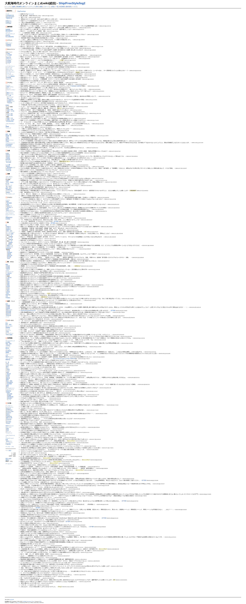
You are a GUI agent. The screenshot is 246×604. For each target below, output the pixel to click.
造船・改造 (9, 231)
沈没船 (7, 138)
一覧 (56, 6)
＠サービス (8, 427)
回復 (8, 119)
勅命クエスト (9, 210)
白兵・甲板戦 (9, 182)
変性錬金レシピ (11, 167)
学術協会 (8, 297)
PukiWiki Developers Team (28, 601)
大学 (7, 296)
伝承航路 (8, 218)
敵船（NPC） (9, 188)
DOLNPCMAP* (10, 16)
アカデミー (9, 59)
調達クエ (9, 206)
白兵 (12, 118)
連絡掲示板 (9, 18)
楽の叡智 (8, 421)
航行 (12, 113)
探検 (11, 236)
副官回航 (8, 311)
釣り (8, 280)
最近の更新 (8, 458)
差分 (24, 6)
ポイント (8, 431)
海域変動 (8, 29)
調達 (8, 284)
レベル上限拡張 (10, 76)
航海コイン (9, 441)
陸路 (7, 430)
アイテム (8, 85)
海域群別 (8, 189)
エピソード (9, 79)
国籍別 (8, 192)
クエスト (8, 200)
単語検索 (62, 6)
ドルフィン (9, 433)
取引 (12, 115)
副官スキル (9, 309)
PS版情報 (8, 444)
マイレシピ (10, 97)
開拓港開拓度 (9, 31)
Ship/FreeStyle (21, 11)
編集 (13, 6)
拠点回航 (10, 393)
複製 (41, 6)
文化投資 (8, 62)
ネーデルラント (10, 72)
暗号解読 (9, 203)
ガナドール (8, 178)
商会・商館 (9, 381)
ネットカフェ (9, 442)
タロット (8, 330)
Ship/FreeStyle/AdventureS (28, 310)
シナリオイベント (10, 66)
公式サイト (8, 20)
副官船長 (8, 312)
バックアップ (31, 6)
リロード (46, 6)
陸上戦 (7, 183)
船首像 (9, 256)
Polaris (8, 423)
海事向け (8, 229)
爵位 (7, 323)
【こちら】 (31, 14)
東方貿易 (8, 162)
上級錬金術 (10, 99)
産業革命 (8, 35)
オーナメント (10, 389)
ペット (7, 317)
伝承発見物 (8, 145)
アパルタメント (10, 388)
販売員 (9, 373)
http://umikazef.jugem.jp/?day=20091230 (64, 358)
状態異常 (8, 327)
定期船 (9, 395)
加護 (7, 331)
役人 (7, 368)
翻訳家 (8, 378)
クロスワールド (10, 438)
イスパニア (9, 67)
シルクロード (9, 407)
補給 (8, 279)
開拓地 (7, 348)
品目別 (8, 156)
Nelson (8, 415)
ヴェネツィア (9, 70)
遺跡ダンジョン (10, 140)
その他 (12, 111)
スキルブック (9, 271)
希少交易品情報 (10, 36)
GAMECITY (9, 22)
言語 (7, 293)
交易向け (8, 228)
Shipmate (8, 419)
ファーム (8, 346)
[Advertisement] (39, 593)
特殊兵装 (10, 255)
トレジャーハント (10, 142)
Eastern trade (9, 411)
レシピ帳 (8, 95)
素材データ (10, 245)
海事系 (8, 268)
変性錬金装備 (9, 121)
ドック (8, 349)
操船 (8, 111)
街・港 (7, 362)
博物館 (7, 126)
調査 (12, 109)
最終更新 (68, 6)
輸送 (11, 239)
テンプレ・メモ (10, 446)
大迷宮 (7, 141)
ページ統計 (8, 450)
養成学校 (8, 294)
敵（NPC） (9, 186)
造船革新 (8, 45)
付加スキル (10, 246)
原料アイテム (9, 94)
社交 (8, 287)
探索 (8, 281)
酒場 (7, 372)
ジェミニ (8, 420)
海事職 (8, 308)
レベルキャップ (10, 194)
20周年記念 (9, 410)
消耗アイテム (9, 92)
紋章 (9, 258)
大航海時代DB (10, 15)
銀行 (7, 366)
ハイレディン (9, 333)
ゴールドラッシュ (10, 147)
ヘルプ (74, 6)
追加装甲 (10, 252)
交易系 (8, 267)
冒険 (7, 201)
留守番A (56, 221)
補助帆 (9, 254)
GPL (40, 601)
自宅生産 (8, 315)
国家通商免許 (9, 217)
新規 (53, 6)
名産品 (8, 157)
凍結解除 (19, 6)
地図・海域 (8, 343)
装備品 (7, 105)
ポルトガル (9, 69)
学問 (8, 109)
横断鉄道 (8, 359)
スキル (7, 270)
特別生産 (10, 102)
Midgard (8, 408)
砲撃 (8, 118)
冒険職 (8, 305)
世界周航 (8, 77)
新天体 (9, 277)
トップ (8, 6)
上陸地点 (8, 345)
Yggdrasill (9, 416)
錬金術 (8, 166)
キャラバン (8, 160)
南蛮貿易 (8, 159)
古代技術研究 (9, 144)
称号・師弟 (8, 324)
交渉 (8, 113)
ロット (9, 88)
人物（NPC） (10, 365)
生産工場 (8, 170)
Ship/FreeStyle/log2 (72, 3)
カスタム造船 (9, 233)
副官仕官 (8, 314)
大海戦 (8, 53)
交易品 (7, 153)
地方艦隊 (9, 383)
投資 (8, 369)
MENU (7, 460)
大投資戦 (8, 60)
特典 (7, 439)
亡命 (8, 370)
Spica (7, 414)
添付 (37, 6)
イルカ (8, 329)
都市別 (8, 154)
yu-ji (18, 602)
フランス (8, 73)
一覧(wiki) (9, 273)
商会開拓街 (8, 351)
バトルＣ (8, 56)
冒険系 (8, 266)
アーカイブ (8, 463)
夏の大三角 (9, 417)
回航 (7, 428)
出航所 (8, 392)
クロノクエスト (10, 213)
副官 (7, 304)
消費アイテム (9, 86)
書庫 (7, 385)
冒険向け (8, 226)
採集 (8, 283)
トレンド (8, 32)
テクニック (9, 185)
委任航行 (10, 398)
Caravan (8, 412)
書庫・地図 (8, 134)
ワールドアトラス (10, 211)
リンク (7, 14)
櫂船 (10, 243)
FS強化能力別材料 (75, 86)
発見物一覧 (8, 135)
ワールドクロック (10, 33)
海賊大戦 (8, 57)
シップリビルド (10, 232)
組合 (7, 386)
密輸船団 (8, 44)
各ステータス (9, 326)
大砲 (9, 251)
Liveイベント (9, 43)
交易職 (8, 306)
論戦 (7, 137)
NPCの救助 (9, 334)
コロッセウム (9, 176)
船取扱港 (8, 248)
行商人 (8, 376)
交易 (7, 204)
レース (8, 63)
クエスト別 (9, 191)
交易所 (8, 375)
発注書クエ (10, 207)
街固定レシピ (11, 101)
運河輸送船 (10, 396)
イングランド (9, 74)
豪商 (7, 379)
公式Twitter (8, 23)
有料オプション (10, 425)
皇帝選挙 (8, 342)
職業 (7, 264)
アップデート (9, 406)
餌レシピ (10, 98)
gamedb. (12, 599)
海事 (7, 208)
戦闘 (11, 242)
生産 (8, 115)
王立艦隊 (9, 55)
